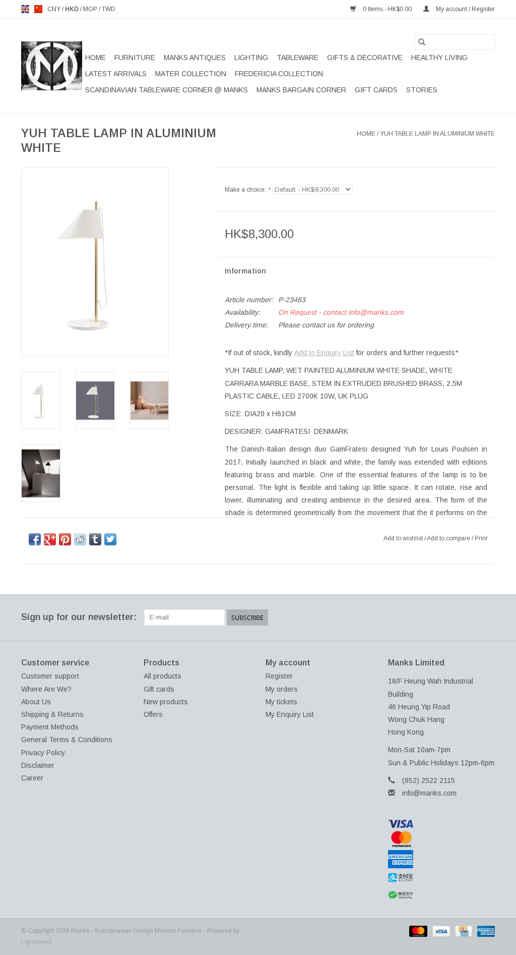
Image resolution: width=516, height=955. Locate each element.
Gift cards (376, 90)
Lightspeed (36, 941)
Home (95, 57)
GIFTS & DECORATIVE (365, 57)
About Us (36, 702)
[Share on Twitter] (110, 539)
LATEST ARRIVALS (116, 74)
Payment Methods (50, 727)
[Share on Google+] (50, 539)
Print (481, 538)
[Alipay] (441, 877)
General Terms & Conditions (66, 740)
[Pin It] (65, 539)
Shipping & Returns (52, 714)
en (25, 9)
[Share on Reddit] (80, 539)
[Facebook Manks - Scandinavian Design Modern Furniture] (414, 617)
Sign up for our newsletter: (79, 617)
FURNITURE (134, 57)
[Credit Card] (463, 930)
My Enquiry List (290, 714)
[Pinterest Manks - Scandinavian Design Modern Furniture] (450, 617)
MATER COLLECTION (190, 74)
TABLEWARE (297, 57)
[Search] (421, 42)
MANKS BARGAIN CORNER (301, 90)
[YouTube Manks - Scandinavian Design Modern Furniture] (469, 617)
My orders (282, 689)
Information (245, 271)
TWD (108, 9)
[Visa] (441, 824)
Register (279, 676)
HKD (72, 9)
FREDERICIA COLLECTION (279, 74)
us (38, 9)
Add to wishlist (403, 538)
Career (32, 778)
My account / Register (464, 9)
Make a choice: (247, 189)
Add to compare (449, 538)
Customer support (50, 676)
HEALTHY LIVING (439, 57)
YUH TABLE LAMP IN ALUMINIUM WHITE (437, 133)
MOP (91, 9)
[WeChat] (441, 895)
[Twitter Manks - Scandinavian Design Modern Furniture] (432, 617)
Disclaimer (37, 765)
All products (162, 676)
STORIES (421, 90)
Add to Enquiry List (324, 353)
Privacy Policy (43, 753)
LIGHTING (251, 57)
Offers (153, 714)
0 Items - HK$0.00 (387, 9)
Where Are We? (46, 689)
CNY (54, 9)
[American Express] (441, 859)
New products (166, 702)
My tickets (281, 702)
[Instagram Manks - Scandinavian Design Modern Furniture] (487, 617)
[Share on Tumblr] (95, 539)
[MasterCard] (441, 839)
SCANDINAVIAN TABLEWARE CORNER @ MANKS (166, 90)
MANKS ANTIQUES (195, 57)
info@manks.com (429, 793)
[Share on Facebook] (35, 539)
